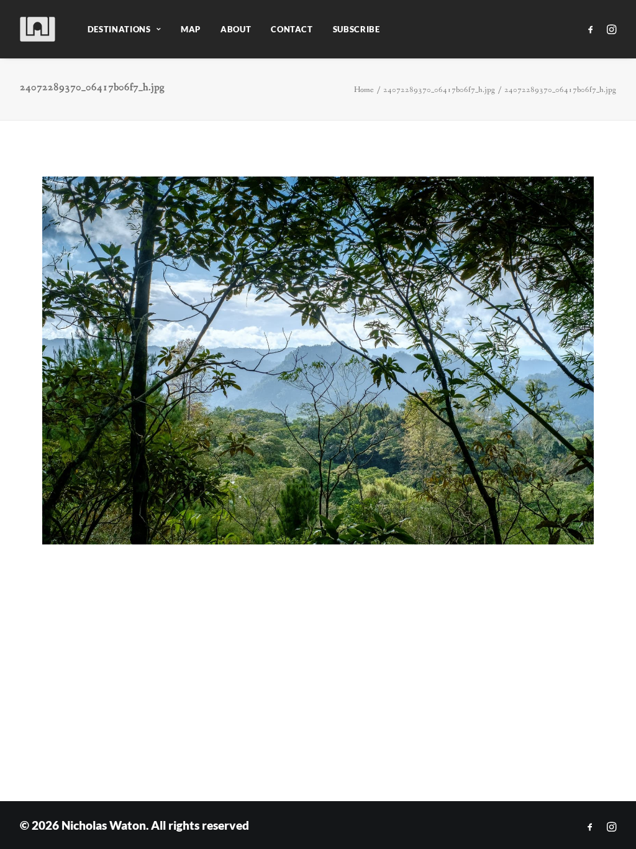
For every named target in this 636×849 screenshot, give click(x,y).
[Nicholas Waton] (38, 29)
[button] (593, 29)
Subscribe (356, 29)
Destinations (119, 29)
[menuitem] (124, 29)
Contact (292, 29)
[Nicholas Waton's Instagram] (611, 827)
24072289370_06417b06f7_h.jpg (439, 90)
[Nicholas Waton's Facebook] (590, 827)
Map (191, 29)
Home (364, 90)
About (235, 29)
